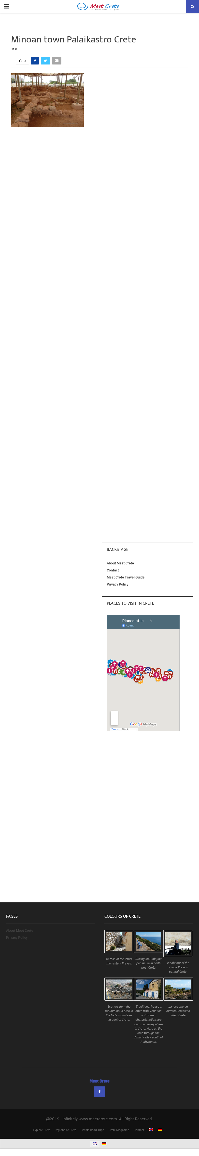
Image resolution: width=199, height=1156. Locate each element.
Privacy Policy (117, 584)
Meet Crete (99, 1081)
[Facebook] (99, 1091)
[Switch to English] (95, 1144)
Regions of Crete (65, 1130)
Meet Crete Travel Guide (126, 577)
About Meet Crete (120, 563)
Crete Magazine (119, 1130)
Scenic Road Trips (92, 1130)
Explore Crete (41, 1130)
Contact (113, 570)
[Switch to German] (160, 1130)
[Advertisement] (99, 168)
